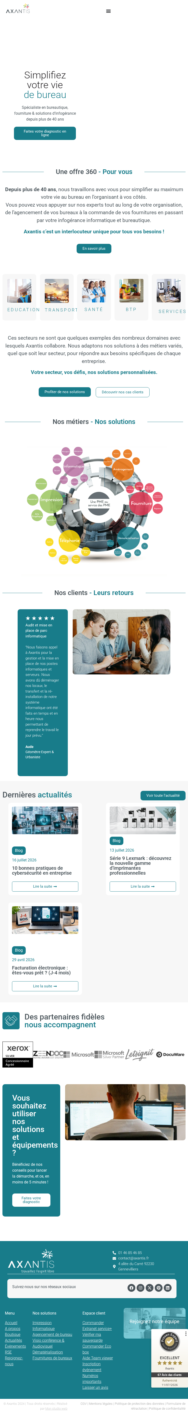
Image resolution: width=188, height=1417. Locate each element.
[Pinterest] (159, 1288)
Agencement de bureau (52, 1334)
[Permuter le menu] (108, 11)
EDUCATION (24, 309)
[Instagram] (140, 1288)
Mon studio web (56, 1408)
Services (173, 311)
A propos (12, 1328)
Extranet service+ (97, 1328)
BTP (131, 309)
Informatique (44, 1328)
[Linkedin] (168, 1288)
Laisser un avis (95, 1387)
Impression (42, 1322)
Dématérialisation (48, 1352)
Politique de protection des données (139, 1403)
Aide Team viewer (97, 1358)
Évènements (15, 1346)
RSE (8, 1352)
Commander (93, 1322)
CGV (84, 1403)
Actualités (13, 1340)
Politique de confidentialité (167, 1408)
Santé (94, 309)
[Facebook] (131, 1288)
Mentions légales (101, 1403)
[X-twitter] (149, 1288)
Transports (64, 310)
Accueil (11, 1322)
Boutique (12, 1334)
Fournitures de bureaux (52, 1358)
